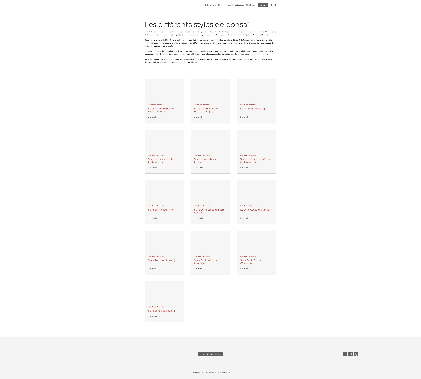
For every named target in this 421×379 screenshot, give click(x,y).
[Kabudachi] (164, 130)
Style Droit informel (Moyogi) (206, 262)
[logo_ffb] (22, 343)
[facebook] (345, 354)
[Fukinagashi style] (256, 130)
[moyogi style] (210, 231)
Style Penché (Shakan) (161, 260)
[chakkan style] (164, 231)
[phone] (356, 354)
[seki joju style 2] (210, 80)
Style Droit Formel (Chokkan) (251, 262)
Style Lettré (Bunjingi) (161, 209)
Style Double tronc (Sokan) (205, 161)
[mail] (350, 354)
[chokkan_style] (256, 231)
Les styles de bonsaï (156, 104)
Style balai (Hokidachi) (161, 310)
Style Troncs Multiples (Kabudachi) (161, 161)
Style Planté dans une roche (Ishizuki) (161, 110)
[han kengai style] (210, 181)
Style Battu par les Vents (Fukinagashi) (255, 161)
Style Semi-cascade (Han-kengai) (209, 211)
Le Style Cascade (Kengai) (255, 209)
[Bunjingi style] (164, 181)
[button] (275, 5)
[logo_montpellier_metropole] (86, 343)
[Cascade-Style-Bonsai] (256, 181)
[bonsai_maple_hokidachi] (164, 282)
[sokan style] (210, 130)
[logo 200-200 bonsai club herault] (119, 343)
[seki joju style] (164, 80)
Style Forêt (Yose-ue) (252, 108)
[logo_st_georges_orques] (54, 343)
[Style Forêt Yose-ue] (256, 80)
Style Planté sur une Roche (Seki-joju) (206, 110)
